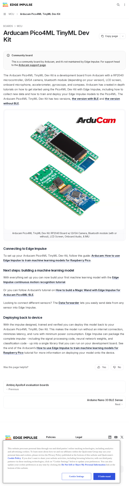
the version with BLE (85, 98)
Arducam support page (32, 65)
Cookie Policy (14, 458)
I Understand (104, 476)
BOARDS (8, 26)
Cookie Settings (76, 476)
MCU (19, 26)
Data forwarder (69, 302)
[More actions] (124, 4)
